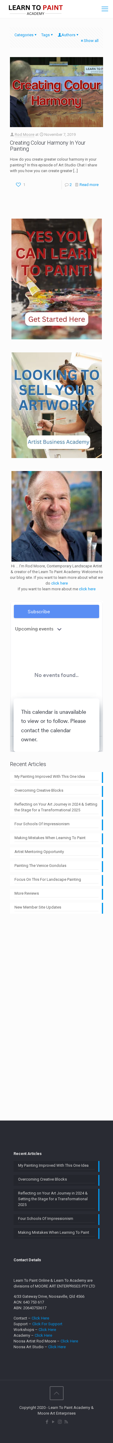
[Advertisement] (56, 1013)
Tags (45, 35)
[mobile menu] (105, 9)
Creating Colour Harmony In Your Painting (48, 145)
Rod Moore (24, 134)
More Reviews (26, 893)
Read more (89, 184)
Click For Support (47, 1324)
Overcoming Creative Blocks (38, 790)
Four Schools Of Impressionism (42, 824)
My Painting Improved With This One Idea (49, 776)
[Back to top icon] (57, 1393)
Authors (68, 35)
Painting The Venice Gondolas (40, 865)
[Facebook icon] (47, 1422)
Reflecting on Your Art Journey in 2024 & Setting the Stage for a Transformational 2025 (55, 807)
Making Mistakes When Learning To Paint (50, 837)
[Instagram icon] (60, 1422)
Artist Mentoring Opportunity (39, 851)
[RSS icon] (66, 1422)
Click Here (40, 1318)
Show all (91, 40)
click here (59, 583)
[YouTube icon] (53, 1422)
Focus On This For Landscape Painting (47, 879)
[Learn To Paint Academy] (36, 9)
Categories (23, 35)
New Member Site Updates (37, 907)
